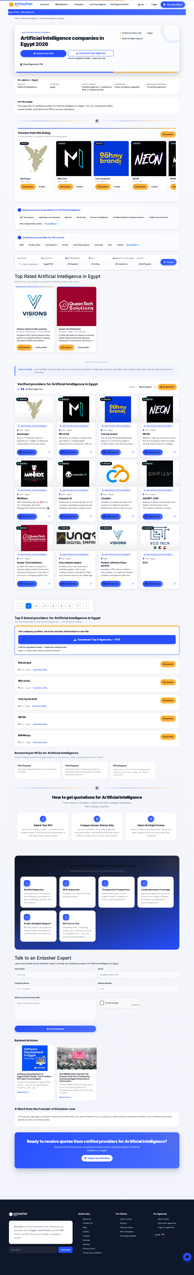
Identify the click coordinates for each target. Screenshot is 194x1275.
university (99, 245)
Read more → (23, 1092)
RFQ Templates (126, 1231)
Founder (86, 1240)
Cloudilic (106, 498)
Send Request (57, 1029)
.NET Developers (26, 217)
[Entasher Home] (21, 4)
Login (154, 4)
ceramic (65, 245)
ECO (145, 562)
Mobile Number (105, 983)
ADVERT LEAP (151, 498)
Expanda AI (65, 498)
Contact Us (88, 1223)
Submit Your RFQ (44, 53)
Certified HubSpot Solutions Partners (128, 217)
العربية (157, 1234)
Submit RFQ (168, 387)
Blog (85, 1227)
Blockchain (81, 217)
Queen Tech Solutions (29, 562)
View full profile (40, 670)
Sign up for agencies (167, 1223)
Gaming (86, 1244)
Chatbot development (158, 217)
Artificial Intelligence (29, 18)
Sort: (133, 387)
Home (17, 18)
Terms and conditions (92, 1253)
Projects (86, 1236)
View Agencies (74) (33, 64)
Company (78, 4)
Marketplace (61, 4)
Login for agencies (166, 1227)
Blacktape (25, 178)
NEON (136, 178)
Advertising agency (81, 245)
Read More (51, 223)
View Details (29, 452)
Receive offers (126, 1227)
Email (100, 969)
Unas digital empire (70, 562)
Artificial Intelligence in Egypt (52, 18)
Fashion (120, 245)
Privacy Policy (89, 1248)
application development (49, 217)
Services (44, 4)
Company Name (22, 983)
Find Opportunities (119, 4)
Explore (123, 1223)
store (110, 245)
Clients (86, 1231)
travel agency (51, 245)
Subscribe (65, 1250)
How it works (126, 1219)
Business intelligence (99, 217)
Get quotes (168, 134)
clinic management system (30, 224)
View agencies (13, 12)
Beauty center (34, 245)
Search (170, 262)
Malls (21, 245)
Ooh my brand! (102, 178)
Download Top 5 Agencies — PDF (99, 639)
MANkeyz (175, 178)
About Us (87, 1219)
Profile (42, 187)
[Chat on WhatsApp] (187, 1257)
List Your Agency (98, 4)
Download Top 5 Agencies (92, 53)
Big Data (68, 217)
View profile (41, 347)
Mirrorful (62, 178)
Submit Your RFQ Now (98, 1158)
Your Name (20, 969)
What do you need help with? (27, 997)
